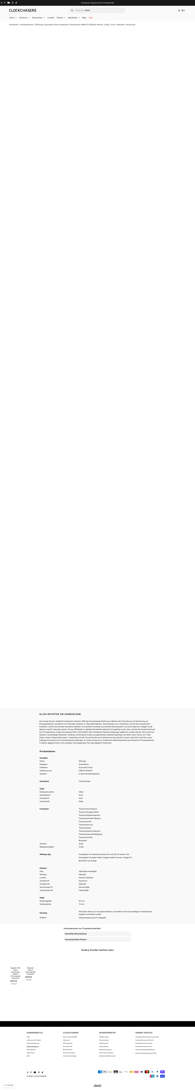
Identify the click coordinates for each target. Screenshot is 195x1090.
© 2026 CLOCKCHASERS (36, 1076)
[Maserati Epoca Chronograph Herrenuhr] (30, 960)
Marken (60, 18)
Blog (84, 18)
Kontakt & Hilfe (67, 1046)
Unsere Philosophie (69, 1053)
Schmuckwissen (104, 1040)
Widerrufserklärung (33, 1046)
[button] (142, 71)
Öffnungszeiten (68, 1043)
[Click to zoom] (92, 38)
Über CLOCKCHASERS (70, 1037)
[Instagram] (12, 3)
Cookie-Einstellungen (70, 1056)
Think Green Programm (106, 1053)
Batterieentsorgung (105, 1049)
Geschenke (72, 18)
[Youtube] (8, 3)
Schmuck (23, 18)
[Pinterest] (4, 3)
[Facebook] (1, 3)
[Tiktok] (16, 3)
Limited (50, 18)
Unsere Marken (103, 1046)
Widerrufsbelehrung (33, 1043)
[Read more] (179, 10)
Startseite (13, 25)
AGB (28, 1056)
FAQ (28, 1037)
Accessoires (37, 18)
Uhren (11, 18)
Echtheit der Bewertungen (107, 1056)
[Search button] (72, 10)
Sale (91, 18)
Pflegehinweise (104, 1037)
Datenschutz (31, 1053)
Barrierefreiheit (67, 1049)
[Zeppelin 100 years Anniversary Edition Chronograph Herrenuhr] (15, 960)
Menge (101, 57)
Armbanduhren (27, 25)
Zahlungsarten (31, 1049)
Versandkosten (118, 47)
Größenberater (103, 1043)
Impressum (66, 1040)
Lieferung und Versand (34, 1040)
